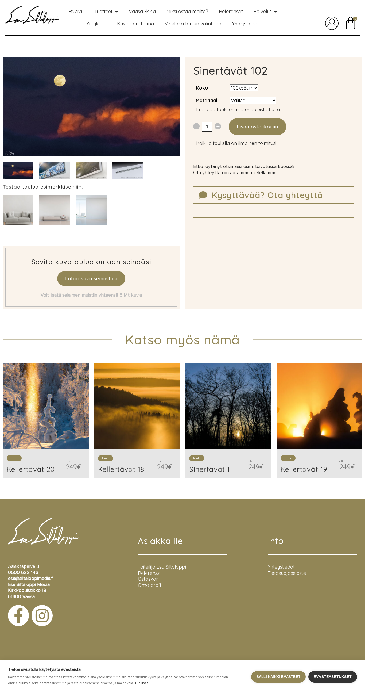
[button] (273, 195)
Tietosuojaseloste (287, 573)
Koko (202, 88)
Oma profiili (151, 585)
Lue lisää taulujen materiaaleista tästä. (238, 109)
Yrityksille (96, 24)
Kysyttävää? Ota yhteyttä (267, 195)
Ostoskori (148, 579)
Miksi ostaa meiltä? (187, 11)
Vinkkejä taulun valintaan (193, 24)
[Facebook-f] (18, 615)
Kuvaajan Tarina (135, 24)
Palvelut (262, 11)
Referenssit (231, 11)
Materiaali (207, 100)
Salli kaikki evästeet (278, 677)
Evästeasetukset (333, 677)
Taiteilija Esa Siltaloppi (162, 567)
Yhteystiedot (245, 24)
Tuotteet (103, 11)
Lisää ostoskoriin (257, 127)
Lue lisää (142, 683)
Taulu (14, 458)
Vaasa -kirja (142, 11)
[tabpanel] (54, 170)
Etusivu (76, 11)
